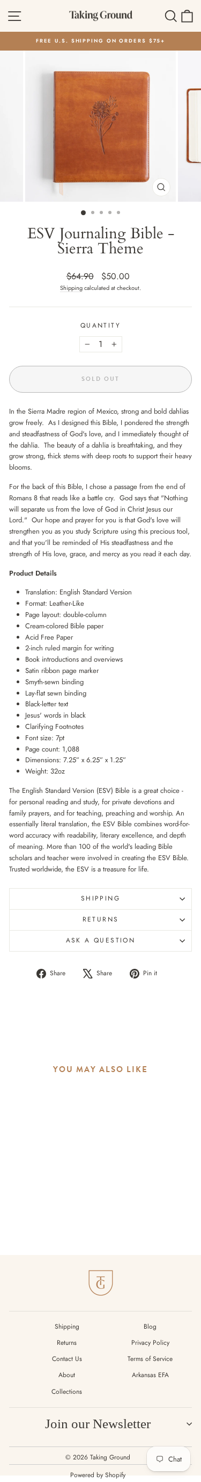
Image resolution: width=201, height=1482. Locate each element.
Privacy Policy (150, 1343)
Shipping (71, 287)
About (66, 1375)
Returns (101, 919)
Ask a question (101, 940)
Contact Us (67, 1359)
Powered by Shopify (97, 1475)
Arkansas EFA (150, 1375)
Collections (66, 1391)
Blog (150, 1326)
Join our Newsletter (98, 1423)
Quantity (100, 325)
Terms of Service (150, 1359)
